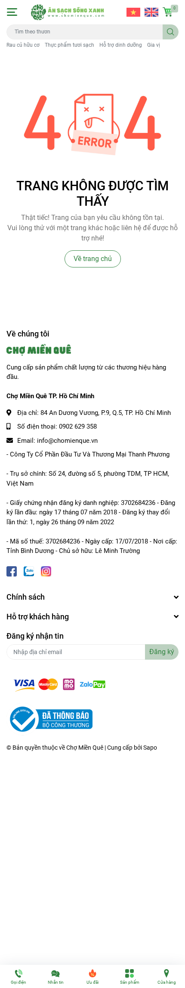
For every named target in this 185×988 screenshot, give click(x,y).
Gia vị (153, 45)
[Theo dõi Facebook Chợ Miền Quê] (11, 571)
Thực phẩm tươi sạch (69, 45)
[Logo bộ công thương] (49, 719)
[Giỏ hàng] (168, 12)
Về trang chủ (93, 259)
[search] (171, 31)
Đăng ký (161, 652)
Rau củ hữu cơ (23, 45)
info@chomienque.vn (67, 440)
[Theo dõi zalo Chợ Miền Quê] (29, 571)
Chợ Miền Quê (84, 747)
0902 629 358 (78, 426)
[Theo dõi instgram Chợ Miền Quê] (46, 571)
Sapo (150, 747)
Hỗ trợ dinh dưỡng (120, 45)
